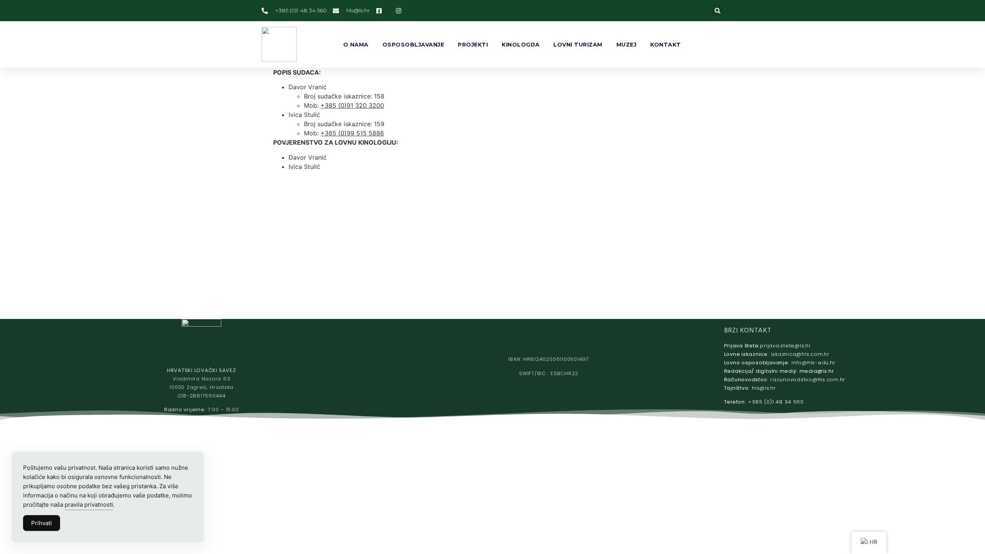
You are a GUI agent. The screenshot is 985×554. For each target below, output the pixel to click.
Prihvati (41, 523)
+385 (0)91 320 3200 (352, 105)
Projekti (473, 44)
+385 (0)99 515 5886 (352, 133)
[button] (717, 11)
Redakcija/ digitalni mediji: (779, 371)
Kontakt (665, 44)
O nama (356, 44)
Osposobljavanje (413, 44)
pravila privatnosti (89, 504)
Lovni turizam (578, 44)
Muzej (626, 44)
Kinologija (520, 44)
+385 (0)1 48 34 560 (775, 401)
